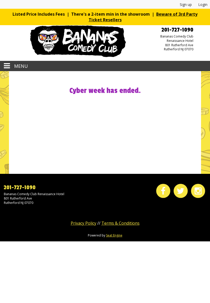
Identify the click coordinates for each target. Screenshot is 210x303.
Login (202, 4)
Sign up (186, 4)
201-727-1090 (20, 187)
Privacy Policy (83, 223)
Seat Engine (114, 235)
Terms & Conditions (120, 223)
